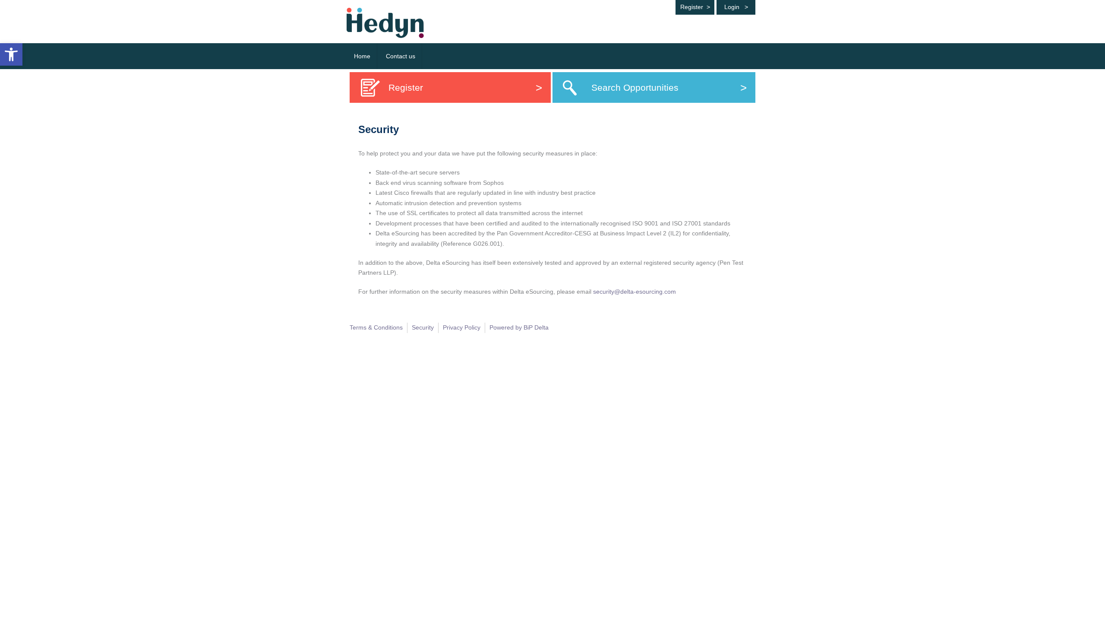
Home (362, 56)
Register (695, 6)
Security (423, 327)
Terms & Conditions (376, 327)
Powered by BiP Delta (519, 327)
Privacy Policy (461, 327)
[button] (11, 54)
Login (736, 6)
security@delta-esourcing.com (634, 291)
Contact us (400, 56)
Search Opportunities (669, 87)
